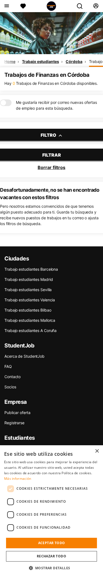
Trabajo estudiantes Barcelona (31, 269)
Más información (17, 478)
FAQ (8, 366)
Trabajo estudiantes (40, 61)
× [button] (97, 451)
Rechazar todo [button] (51, 556)
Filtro (49, 135)
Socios (10, 386)
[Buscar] (82, 6)
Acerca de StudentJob (24, 356)
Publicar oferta (17, 412)
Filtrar (51, 155)
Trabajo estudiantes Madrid (28, 279)
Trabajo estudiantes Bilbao (27, 310)
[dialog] (51, 511)
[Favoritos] (23, 6)
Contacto (12, 376)
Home (9, 61)
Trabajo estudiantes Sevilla (28, 289)
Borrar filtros (51, 167)
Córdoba (74, 61)
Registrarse (14, 422)
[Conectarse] (95, 6)
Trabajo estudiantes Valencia (29, 299)
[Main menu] (6, 6)
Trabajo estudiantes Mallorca (29, 320)
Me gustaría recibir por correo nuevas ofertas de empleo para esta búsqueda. (56, 105)
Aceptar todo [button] (51, 543)
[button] (51, 568)
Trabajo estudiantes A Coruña (30, 330)
